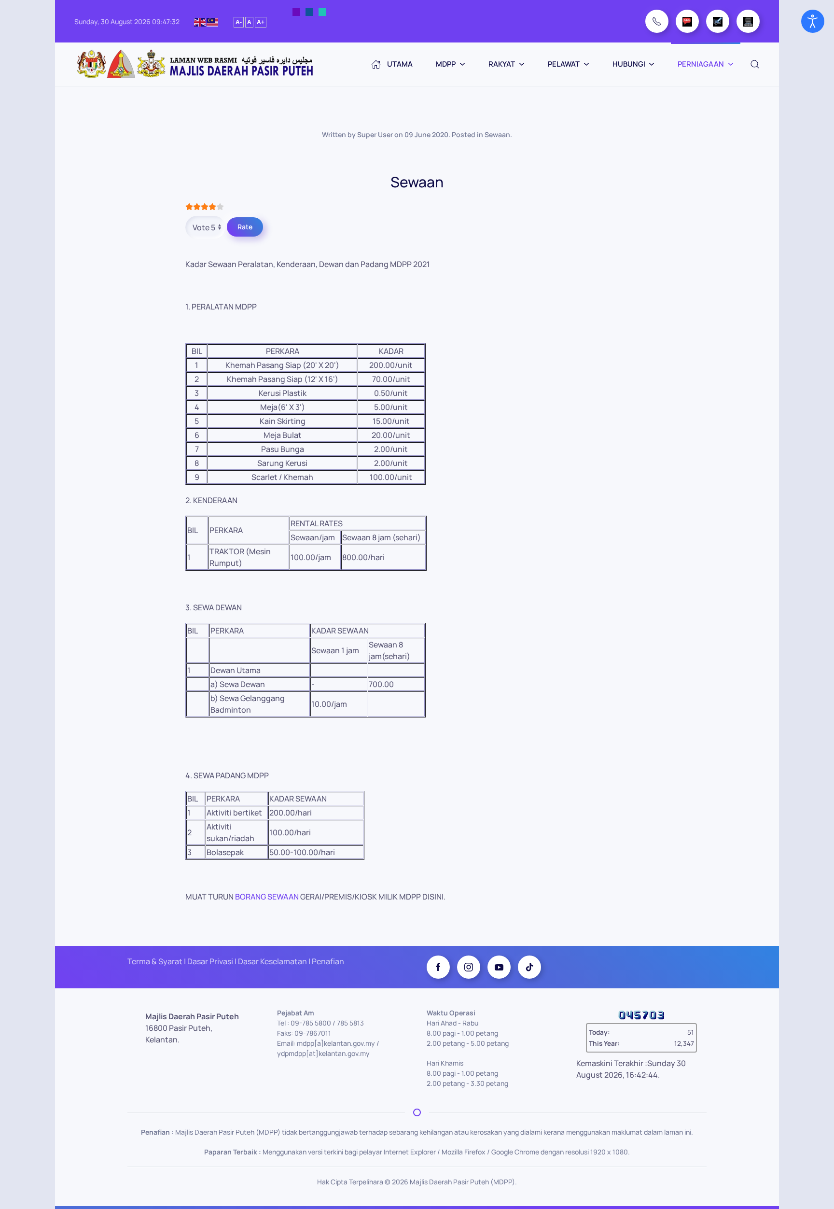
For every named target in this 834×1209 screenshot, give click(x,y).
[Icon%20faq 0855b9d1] (687, 21)
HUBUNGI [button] (628, 64)
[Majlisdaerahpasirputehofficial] (468, 967)
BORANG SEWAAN (267, 896)
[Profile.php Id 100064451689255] (438, 967)
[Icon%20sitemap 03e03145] (748, 21)
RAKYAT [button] (501, 64)
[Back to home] (195, 64)
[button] (755, 64)
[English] (200, 21)
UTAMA (400, 64)
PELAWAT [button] (564, 64)
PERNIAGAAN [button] (701, 64)
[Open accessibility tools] (812, 21)
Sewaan (497, 134)
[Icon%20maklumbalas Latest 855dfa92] (717, 21)
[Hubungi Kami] (656, 21)
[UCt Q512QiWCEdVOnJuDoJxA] (499, 967)
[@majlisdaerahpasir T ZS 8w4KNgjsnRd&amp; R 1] (529, 967)
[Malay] (213, 21)
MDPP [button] (446, 64)
